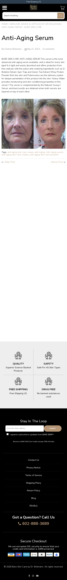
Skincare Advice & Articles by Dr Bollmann (35, 24)
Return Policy (33, 490)
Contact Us (33, 460)
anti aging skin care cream (20, 152)
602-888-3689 (35, 524)
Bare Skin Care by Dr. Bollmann (27, 566)
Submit (52, 428)
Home (5, 24)
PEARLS (34, 505)
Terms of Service (33, 475)
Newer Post (57, 162)
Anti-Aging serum (54, 152)
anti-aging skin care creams (15, 154)
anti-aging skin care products (44, 154)
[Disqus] (33, 207)
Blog (33, 498)
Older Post (9, 162)
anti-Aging (39, 152)
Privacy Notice (33, 467)
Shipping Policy (33, 482)
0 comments (48, 49)
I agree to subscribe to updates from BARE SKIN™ (35, 436)
